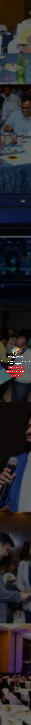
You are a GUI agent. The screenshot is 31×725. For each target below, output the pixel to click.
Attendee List (15, 375)
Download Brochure (15, 367)
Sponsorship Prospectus (15, 371)
